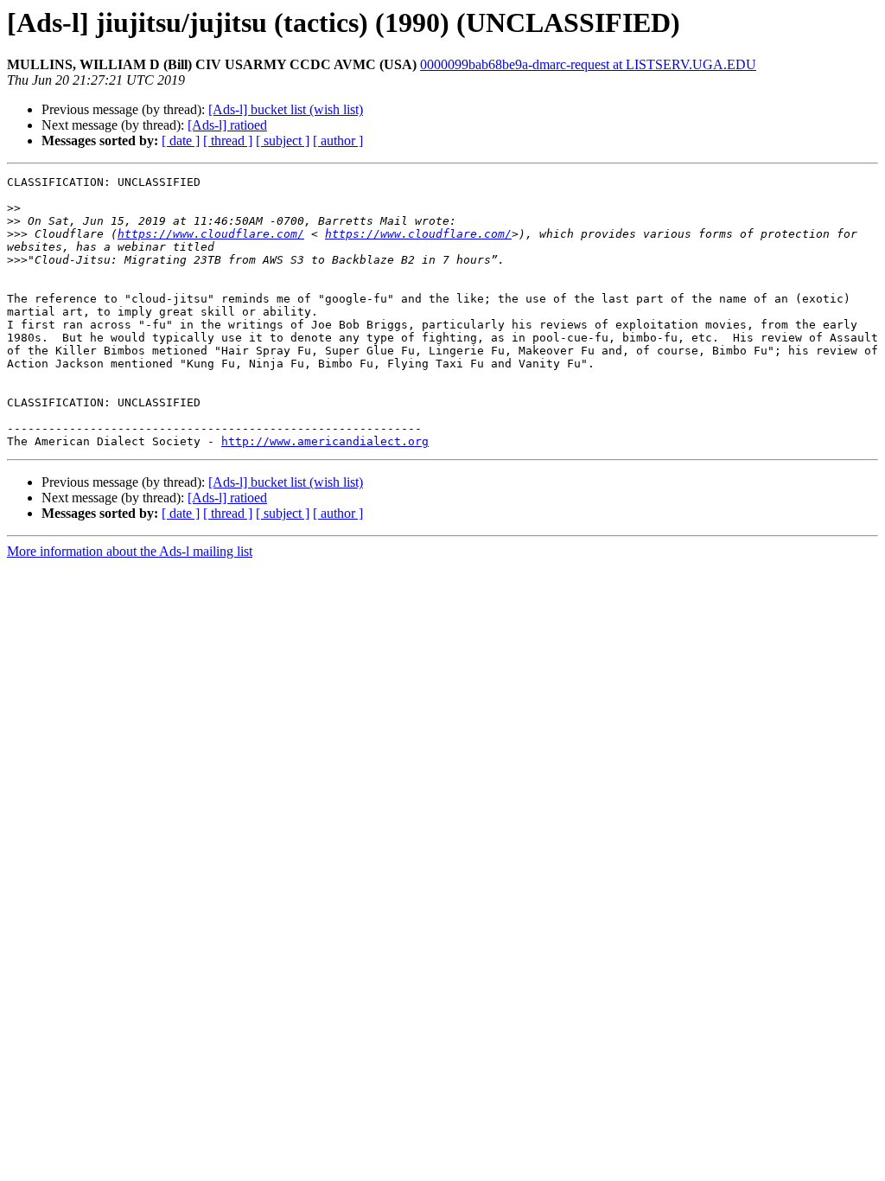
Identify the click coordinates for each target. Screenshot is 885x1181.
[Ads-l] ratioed (227, 125)
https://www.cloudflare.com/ (211, 233)
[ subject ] (282, 140)
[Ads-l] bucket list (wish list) (285, 109)
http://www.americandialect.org (325, 441)
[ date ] (181, 140)
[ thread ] (227, 140)
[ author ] (338, 140)
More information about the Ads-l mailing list (129, 551)
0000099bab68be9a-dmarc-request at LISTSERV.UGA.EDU (588, 64)
